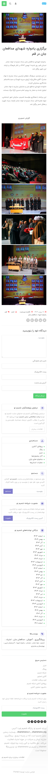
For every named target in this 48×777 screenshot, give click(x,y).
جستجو (8, 491)
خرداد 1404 (38, 558)
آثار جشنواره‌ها (37, 456)
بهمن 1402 (39, 610)
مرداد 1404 (39, 555)
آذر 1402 (39, 613)
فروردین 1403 (37, 604)
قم (6, 312)
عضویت (8, 518)
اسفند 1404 (38, 536)
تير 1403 (39, 594)
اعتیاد (8, 639)
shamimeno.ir (23, 732)
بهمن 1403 (38, 571)
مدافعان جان (32, 315)
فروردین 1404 (37, 565)
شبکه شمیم (42, 673)
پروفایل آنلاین (37, 446)
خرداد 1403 (38, 597)
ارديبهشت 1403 (37, 600)
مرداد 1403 (38, 591)
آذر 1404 (39, 542)
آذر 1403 (39, 578)
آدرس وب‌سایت (40, 383)
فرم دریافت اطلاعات (39, 680)
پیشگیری (39, 639)
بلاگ (41, 450)
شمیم (42, 643)
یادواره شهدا (42, 315)
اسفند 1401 (39, 623)
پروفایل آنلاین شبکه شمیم (36, 683)
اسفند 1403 (38, 568)
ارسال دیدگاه (39, 396)
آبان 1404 (39, 546)
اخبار (12, 312)
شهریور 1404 (38, 552)
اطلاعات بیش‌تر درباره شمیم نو (13, 757)
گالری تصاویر (41, 676)
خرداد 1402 (39, 616)
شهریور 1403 (38, 587)
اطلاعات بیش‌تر (37, 429)
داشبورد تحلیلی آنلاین (38, 687)
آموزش (29, 639)
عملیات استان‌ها (36, 462)
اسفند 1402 (38, 607)
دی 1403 (39, 575)
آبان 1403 (39, 581)
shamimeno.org (39, 732)
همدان (28, 643)
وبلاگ (44, 669)
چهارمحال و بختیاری (38, 646)
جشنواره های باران (36, 459)
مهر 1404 (39, 549)
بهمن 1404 (39, 539)
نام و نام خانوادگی (39, 361)
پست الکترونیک (40, 372)
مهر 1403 (39, 584)
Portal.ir (16, 772)
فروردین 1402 (38, 620)
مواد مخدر (35, 643)
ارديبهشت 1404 (37, 562)
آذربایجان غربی (9, 643)
